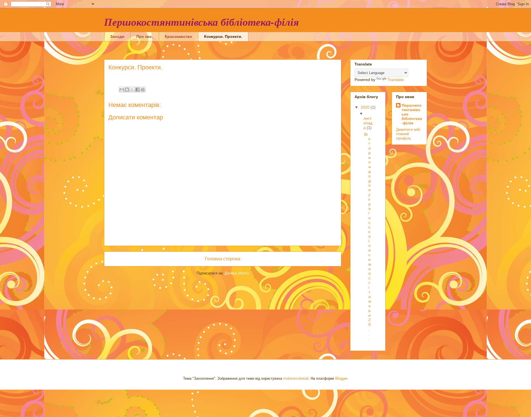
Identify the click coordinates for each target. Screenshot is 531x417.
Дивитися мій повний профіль (408, 133)
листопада (367, 123)
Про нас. (144, 36)
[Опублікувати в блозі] (127, 89)
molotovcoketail (295, 378)
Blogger (341, 378)
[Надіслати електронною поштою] (121, 89)
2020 (366, 107)
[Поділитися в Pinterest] (142, 89)
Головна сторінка (222, 258)
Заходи (117, 36)
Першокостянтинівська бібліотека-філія (201, 21)
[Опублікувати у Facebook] (137, 89)
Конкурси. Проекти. (223, 36)
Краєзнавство (178, 36)
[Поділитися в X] (132, 89)
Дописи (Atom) (237, 273)
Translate (395, 79)
